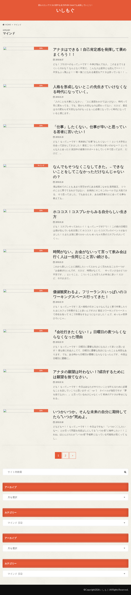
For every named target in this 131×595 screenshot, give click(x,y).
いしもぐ (65, 10)
